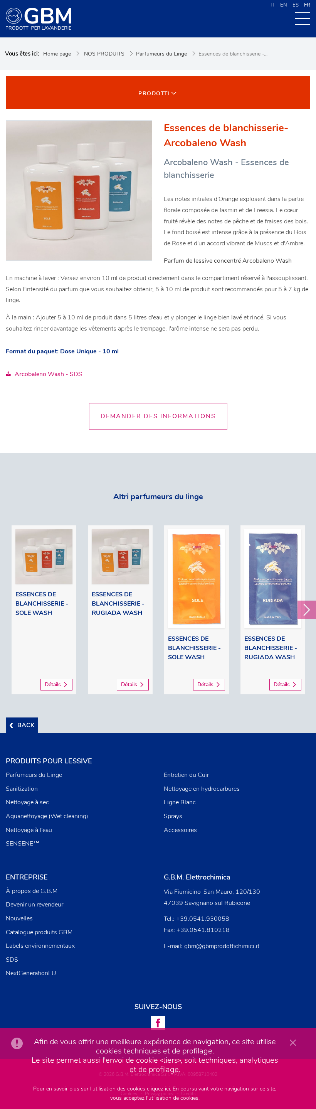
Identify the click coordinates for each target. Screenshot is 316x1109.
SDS (12, 959)
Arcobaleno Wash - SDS (48, 374)
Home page (57, 53)
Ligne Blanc (180, 802)
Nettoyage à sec (27, 802)
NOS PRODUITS (104, 53)
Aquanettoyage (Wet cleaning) (47, 816)
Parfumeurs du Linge (161, 53)
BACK (25, 725)
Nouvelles (19, 918)
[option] (44, 609)
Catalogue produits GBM (39, 932)
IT (273, 5)
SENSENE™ (22, 843)
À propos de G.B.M (31, 891)
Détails (53, 684)
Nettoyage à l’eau (29, 830)
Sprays (173, 816)
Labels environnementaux (40, 946)
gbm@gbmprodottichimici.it (221, 946)
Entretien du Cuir (186, 775)
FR (307, 5)
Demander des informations (158, 416)
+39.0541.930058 (202, 919)
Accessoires (180, 830)
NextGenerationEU (31, 973)
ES (295, 5)
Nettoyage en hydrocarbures (202, 789)
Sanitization (22, 789)
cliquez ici (158, 1088)
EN (283, 5)
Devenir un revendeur (34, 904)
